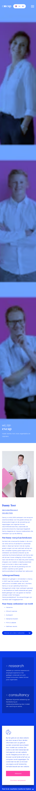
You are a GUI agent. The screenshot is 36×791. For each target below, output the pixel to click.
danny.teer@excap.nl (10, 510)
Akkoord (18, 773)
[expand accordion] (33, 789)
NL (19, 6)
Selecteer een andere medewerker (14, 633)
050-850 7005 (7, 513)
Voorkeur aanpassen (18, 780)
